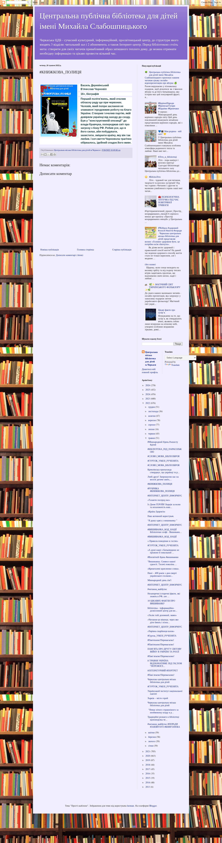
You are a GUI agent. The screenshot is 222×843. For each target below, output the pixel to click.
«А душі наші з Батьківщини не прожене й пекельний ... (163, 551)
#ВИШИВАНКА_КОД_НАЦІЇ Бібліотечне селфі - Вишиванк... (165, 531)
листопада (153, 411)
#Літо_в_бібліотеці (167, 156)
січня (151, 745)
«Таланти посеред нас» (159, 499)
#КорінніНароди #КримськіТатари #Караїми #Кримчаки (168, 106)
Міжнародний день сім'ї (159, 580)
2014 (148, 782)
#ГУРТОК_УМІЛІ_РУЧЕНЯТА (163, 460)
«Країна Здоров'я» (156, 511)
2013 (148, 786)
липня (151, 429)
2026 (148, 385)
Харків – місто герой (158, 698)
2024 (148, 394)
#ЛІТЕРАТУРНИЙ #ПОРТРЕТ (163, 670)
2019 (148, 760)
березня (152, 736)
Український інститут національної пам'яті (165, 692)
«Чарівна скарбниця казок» (161, 631)
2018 (148, 764)
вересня (152, 420)
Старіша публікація (121, 249)
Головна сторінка (85, 249)
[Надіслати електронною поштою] (42, 154)
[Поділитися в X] (48, 154)
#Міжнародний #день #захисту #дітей (163, 443)
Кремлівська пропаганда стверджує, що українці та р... (164, 471)
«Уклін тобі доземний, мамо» (162, 615)
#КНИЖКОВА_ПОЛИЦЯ (160, 483)
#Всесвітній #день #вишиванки (163, 557)
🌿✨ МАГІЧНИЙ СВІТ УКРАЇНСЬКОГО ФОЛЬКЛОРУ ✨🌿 (163, 287)
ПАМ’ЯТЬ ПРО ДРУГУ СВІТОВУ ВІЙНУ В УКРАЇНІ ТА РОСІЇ (165, 650)
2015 (148, 777)
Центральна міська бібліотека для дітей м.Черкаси (151, 358)
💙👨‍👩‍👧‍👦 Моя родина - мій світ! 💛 (170, 133)
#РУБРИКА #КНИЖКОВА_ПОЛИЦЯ (161, 490)
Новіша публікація (49, 249)
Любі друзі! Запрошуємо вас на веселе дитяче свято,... (163, 478)
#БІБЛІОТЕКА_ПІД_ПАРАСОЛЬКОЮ (165, 450)
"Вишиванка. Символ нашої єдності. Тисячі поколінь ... (162, 563)
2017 (148, 769)
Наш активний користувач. (161, 516)
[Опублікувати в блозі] (45, 154)
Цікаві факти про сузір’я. (166, 311)
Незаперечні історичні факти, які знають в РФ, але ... (164, 595)
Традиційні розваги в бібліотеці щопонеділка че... (163, 718)
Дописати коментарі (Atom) (69, 255)
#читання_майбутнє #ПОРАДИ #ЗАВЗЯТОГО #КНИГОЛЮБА (164, 725)
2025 (148, 389)
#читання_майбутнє (157, 589)
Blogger (153, 805)
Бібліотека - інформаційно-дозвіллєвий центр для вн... (162, 609)
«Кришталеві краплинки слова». (163, 568)
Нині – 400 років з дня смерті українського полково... (162, 574)
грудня (151, 406)
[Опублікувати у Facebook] (51, 154)
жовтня (152, 415)
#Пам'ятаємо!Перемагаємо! (161, 640)
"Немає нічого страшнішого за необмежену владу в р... (163, 711)
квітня (151, 732)
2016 (148, 773)
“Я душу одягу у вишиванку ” (162, 520)
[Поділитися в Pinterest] (54, 154)
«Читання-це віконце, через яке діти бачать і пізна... (163, 621)
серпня (152, 424)
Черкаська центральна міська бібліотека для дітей (162, 681)
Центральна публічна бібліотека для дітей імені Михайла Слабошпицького (108, 20)
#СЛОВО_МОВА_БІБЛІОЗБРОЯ (163, 456)
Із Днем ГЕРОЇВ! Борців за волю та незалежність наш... (164, 506)
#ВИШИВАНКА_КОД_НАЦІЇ (162, 536)
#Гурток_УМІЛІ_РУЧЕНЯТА (162, 635)
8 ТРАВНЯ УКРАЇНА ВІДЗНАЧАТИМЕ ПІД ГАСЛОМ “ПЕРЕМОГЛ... (165, 663)
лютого (152, 741)
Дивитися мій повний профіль (150, 371)
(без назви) (150, 264)
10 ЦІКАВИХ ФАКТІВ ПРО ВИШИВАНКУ (161, 602)
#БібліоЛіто (155, 176)
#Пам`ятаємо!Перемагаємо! (161, 656)
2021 (148, 751)
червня (152, 433)
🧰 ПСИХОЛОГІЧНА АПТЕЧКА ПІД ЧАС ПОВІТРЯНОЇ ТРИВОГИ (168, 200)
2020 (148, 755)
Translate (175, 364)
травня (151, 437)
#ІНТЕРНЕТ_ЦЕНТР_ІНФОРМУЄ (165, 495)
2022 (148, 402)
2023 (148, 398)
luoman (130, 805)
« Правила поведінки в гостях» (163, 540)
